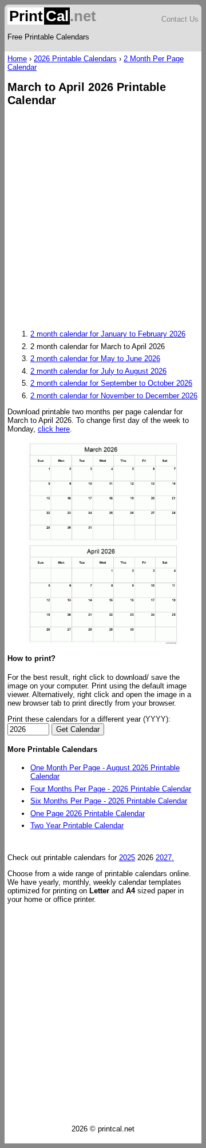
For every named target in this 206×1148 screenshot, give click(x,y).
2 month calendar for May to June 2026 (95, 358)
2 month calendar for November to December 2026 (113, 395)
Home (17, 58)
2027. (165, 857)
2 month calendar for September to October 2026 (111, 383)
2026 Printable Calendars (75, 58)
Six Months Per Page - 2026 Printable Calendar (108, 801)
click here (54, 429)
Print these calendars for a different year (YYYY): (89, 719)
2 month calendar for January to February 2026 (107, 334)
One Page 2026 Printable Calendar (87, 813)
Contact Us (180, 19)
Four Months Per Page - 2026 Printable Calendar (110, 789)
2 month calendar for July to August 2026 (98, 371)
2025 (127, 857)
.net (52, 16)
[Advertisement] (103, 219)
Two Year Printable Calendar (77, 825)
